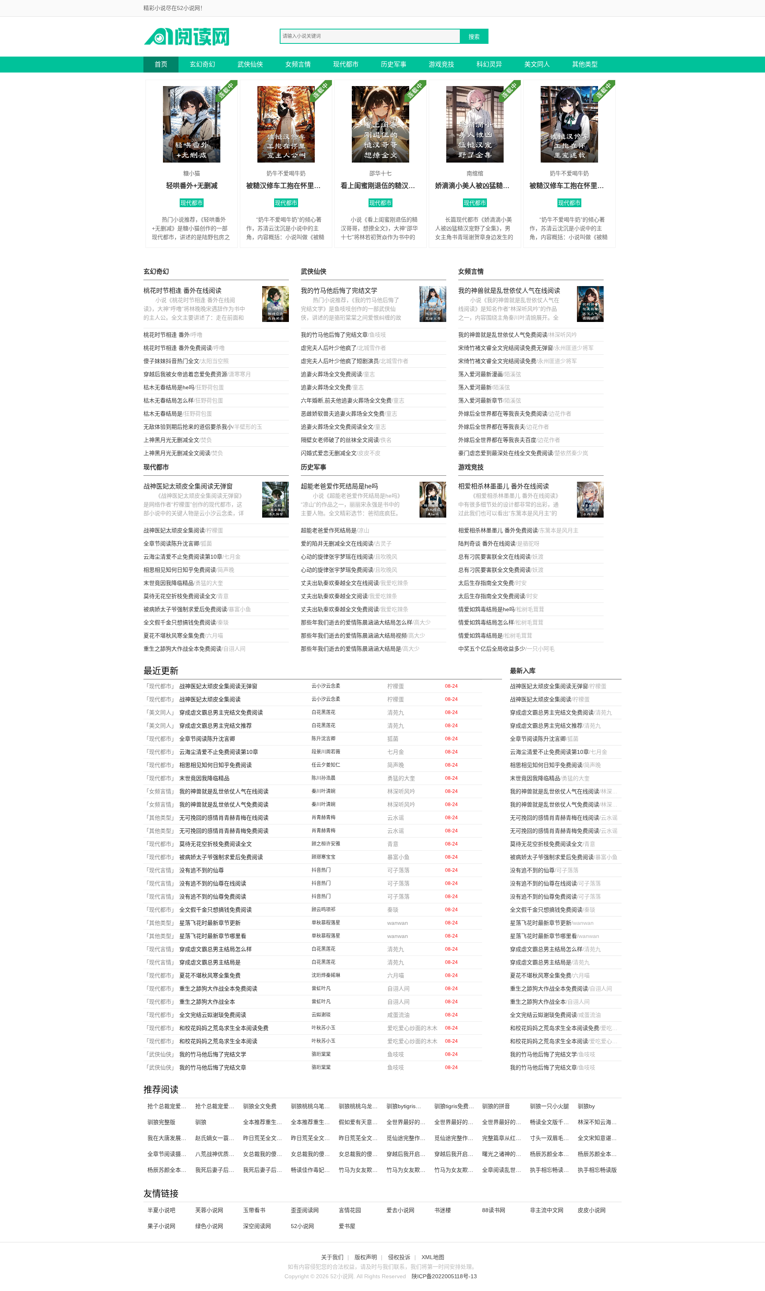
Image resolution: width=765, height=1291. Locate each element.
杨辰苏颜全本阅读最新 (558, 1154)
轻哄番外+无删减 (192, 186)
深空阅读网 (257, 1226)
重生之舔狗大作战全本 (207, 1002)
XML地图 (433, 1257)
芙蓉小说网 (209, 1210)
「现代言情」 (160, 870)
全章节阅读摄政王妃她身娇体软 (186, 1154)
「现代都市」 (160, 686)
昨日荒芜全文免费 (313, 1138)
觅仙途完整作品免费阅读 (417, 1138)
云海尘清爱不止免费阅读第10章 (182, 556)
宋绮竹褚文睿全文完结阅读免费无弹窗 (505, 348)
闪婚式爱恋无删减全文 (329, 453)
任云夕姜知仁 (326, 765)
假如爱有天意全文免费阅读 (372, 1122)
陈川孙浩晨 (323, 778)
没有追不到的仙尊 (201, 870)
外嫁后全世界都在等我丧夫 (491, 427)
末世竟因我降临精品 (168, 583)
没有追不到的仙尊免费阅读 (212, 896)
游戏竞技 (441, 64)
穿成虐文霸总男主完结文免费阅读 (221, 712)
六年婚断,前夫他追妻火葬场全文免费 (346, 400)
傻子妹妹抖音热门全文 (171, 361)
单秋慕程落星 (326, 923)
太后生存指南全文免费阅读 (491, 596)
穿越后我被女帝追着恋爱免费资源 (185, 374)
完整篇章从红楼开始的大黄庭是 (521, 1138)
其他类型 (585, 64)
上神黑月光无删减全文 (171, 440)
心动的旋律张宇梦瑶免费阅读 (337, 570)
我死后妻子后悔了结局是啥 (228, 1170)
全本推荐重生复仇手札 (271, 1122)
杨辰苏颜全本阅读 (169, 1170)
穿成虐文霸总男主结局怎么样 (215, 949)
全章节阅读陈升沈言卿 (171, 543)
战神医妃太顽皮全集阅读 (174, 530)
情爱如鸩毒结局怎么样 (486, 622)
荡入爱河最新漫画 (480, 374)
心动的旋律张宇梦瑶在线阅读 (337, 556)
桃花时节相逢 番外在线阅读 (182, 290)
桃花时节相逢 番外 (166, 335)
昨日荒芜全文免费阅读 (366, 1138)
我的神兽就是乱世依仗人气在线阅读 (509, 290)
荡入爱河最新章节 (480, 400)
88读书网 (493, 1210)
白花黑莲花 (323, 712)
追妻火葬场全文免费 (326, 387)
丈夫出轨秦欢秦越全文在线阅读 (340, 583)
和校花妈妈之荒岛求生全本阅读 (218, 1041)
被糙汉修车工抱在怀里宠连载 (569, 186)
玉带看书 (254, 1210)
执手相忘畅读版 (597, 1170)
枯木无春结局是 (162, 413)
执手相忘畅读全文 (552, 1170)
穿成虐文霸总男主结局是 (210, 962)
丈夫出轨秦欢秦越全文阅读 (334, 596)
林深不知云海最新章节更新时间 (617, 1122)
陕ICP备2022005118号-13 (444, 1276)
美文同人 (537, 64)
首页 (161, 64)
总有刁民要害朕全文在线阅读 (494, 556)
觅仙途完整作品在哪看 (462, 1138)
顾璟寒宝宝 (323, 857)
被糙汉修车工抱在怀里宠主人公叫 (286, 186)
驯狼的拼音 (496, 1106)
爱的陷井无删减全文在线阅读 (337, 543)
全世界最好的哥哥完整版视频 (422, 1122)
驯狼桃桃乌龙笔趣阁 (364, 1106)
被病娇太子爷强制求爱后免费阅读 (185, 609)
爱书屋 (347, 1226)
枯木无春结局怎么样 (168, 400)
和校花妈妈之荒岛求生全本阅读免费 (224, 1028)
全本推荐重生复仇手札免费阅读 (330, 1122)
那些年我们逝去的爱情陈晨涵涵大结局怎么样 (356, 622)
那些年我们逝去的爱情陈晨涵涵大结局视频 (354, 635)
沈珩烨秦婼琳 (326, 975)
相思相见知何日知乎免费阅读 (179, 570)
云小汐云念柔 (326, 686)
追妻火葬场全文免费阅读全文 (337, 427)
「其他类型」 (160, 817)
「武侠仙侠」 (160, 1054)
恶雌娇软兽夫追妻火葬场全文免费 (342, 413)
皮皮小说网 (592, 1210)
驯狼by (586, 1106)
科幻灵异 (489, 64)
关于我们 (332, 1257)
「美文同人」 (160, 712)
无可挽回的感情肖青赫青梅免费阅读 (224, 831)
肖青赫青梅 (323, 817)
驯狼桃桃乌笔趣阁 (313, 1106)
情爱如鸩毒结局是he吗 (486, 609)
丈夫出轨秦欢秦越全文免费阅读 (340, 609)
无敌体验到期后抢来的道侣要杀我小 (188, 427)
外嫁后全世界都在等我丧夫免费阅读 (502, 413)
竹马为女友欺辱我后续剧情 (372, 1170)
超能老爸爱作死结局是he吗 (339, 486)
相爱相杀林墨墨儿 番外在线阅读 (503, 486)
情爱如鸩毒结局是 (480, 635)
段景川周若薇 (326, 752)
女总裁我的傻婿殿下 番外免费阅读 (381, 1154)
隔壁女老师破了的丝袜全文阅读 (340, 440)
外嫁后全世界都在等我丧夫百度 (497, 440)
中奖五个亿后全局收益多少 (491, 649)
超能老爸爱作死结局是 (329, 530)
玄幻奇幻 (202, 64)
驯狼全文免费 (260, 1106)
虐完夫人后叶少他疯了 (329, 348)
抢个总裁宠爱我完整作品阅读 (183, 1106)
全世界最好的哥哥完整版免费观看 (476, 1122)
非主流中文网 (546, 1210)
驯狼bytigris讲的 (406, 1106)
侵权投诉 (399, 1257)
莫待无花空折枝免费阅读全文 (179, 596)
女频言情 (298, 64)
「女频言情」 (160, 791)
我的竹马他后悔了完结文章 (334, 335)
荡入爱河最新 (475, 387)
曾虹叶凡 (321, 988)
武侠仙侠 (250, 64)
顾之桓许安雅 (326, 844)
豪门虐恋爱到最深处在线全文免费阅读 (505, 453)
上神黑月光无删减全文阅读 (176, 453)
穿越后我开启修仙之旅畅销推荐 (425, 1154)
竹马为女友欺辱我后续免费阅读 (425, 1170)
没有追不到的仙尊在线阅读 (212, 883)
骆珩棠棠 (321, 1054)
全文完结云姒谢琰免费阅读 (212, 1015)
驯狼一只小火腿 (549, 1106)
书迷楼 (442, 1210)
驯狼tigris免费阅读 (457, 1106)
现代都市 (346, 64)
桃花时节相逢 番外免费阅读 (177, 348)
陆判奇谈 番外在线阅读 (487, 543)
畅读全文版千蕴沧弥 (555, 1122)
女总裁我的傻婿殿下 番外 (274, 1154)
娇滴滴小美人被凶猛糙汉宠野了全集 (475, 186)
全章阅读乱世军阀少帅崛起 (515, 1170)
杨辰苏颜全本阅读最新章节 (611, 1154)
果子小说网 (161, 1226)
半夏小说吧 (161, 1210)
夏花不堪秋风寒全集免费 (174, 635)
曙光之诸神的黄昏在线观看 (515, 1154)
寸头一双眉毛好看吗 (555, 1138)
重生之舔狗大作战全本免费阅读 (182, 649)
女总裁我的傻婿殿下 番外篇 (325, 1154)
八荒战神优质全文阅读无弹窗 (231, 1154)
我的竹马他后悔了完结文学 (339, 290)
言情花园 (350, 1210)
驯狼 (200, 1122)
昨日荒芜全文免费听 (268, 1138)
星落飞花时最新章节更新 (210, 923)
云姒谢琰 (321, 1015)
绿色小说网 (209, 1226)
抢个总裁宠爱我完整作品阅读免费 (237, 1106)
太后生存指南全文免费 (486, 583)
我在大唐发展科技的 (172, 1138)
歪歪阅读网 (305, 1210)
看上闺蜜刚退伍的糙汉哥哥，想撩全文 (380, 186)
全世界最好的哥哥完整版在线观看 (524, 1122)
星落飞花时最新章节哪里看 (212, 936)
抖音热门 (321, 870)
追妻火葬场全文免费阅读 (331, 374)
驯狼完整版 (161, 1122)
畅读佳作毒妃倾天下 (316, 1170)
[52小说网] (187, 36)
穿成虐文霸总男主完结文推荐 (215, 725)
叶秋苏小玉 (323, 1028)
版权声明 (366, 1257)
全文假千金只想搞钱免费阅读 (179, 622)
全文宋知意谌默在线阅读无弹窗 (617, 1138)
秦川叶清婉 (323, 791)
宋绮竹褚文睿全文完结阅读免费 (497, 361)
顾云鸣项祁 (323, 909)
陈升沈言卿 (323, 739)
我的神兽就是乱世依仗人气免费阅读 (502, 335)
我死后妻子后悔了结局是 (273, 1170)
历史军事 (393, 64)
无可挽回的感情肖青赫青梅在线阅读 (224, 817)
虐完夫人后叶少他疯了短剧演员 (340, 361)
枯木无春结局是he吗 (168, 387)
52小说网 (302, 1226)
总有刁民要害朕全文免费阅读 (494, 570)
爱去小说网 (400, 1210)
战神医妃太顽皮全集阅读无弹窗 (188, 486)
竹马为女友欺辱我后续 (462, 1170)
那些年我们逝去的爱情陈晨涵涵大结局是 (351, 649)
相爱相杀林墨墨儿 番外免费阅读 (498, 530)
